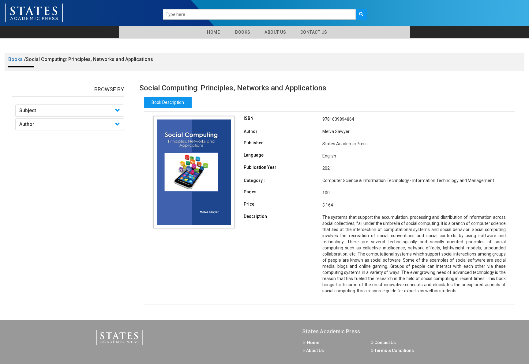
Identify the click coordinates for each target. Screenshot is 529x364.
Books (241, 32)
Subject (27, 110)
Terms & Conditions (393, 350)
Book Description (168, 102)
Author (26, 124)
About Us (275, 32)
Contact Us (313, 32)
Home (212, 32)
